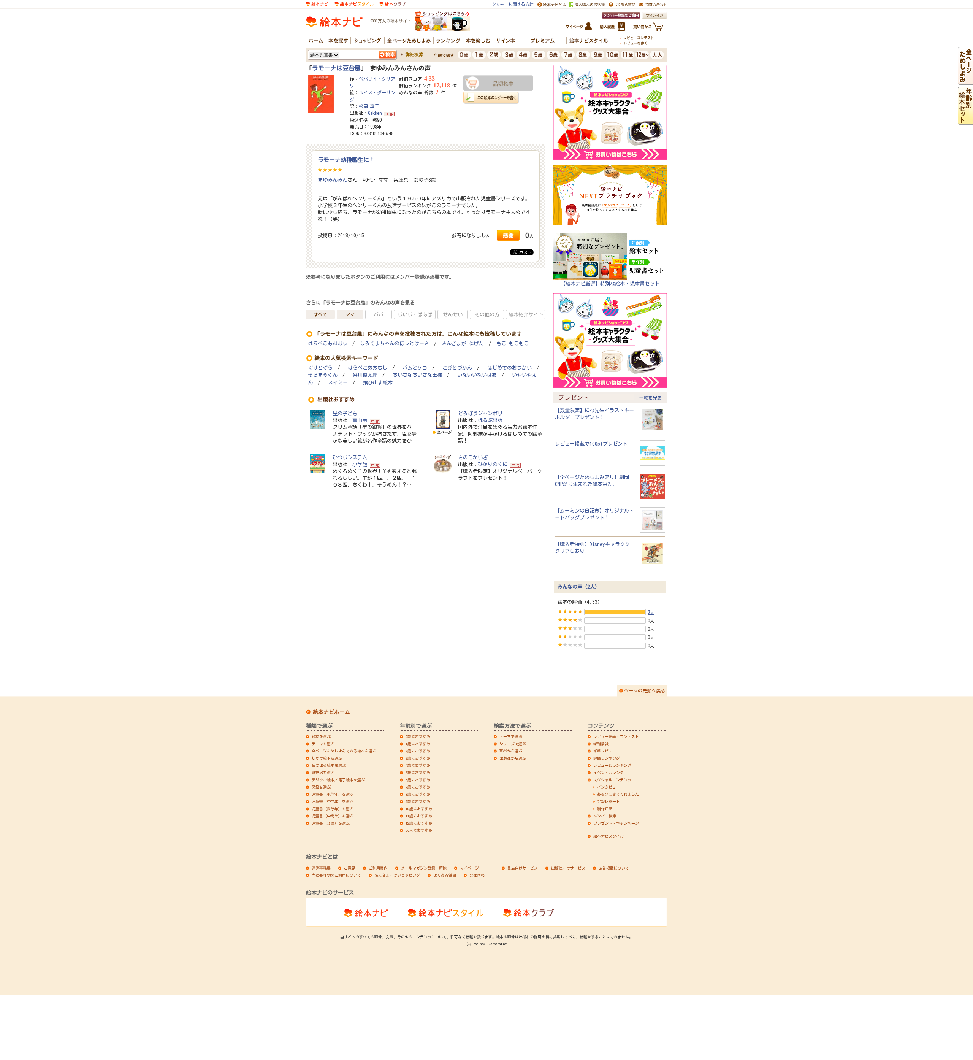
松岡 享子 (369, 106)
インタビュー (608, 787)
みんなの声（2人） (579, 586)
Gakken (375, 113)
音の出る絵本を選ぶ (329, 765)
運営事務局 (321, 868)
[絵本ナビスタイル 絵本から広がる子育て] (353, 3)
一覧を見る (650, 397)
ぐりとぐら (320, 367)
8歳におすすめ (418, 794)
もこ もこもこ (512, 343)
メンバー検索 (604, 816)
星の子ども (345, 413)
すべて (320, 314)
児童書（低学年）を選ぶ (332, 794)
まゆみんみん (332, 179)
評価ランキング (606, 758)
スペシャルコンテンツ (612, 780)
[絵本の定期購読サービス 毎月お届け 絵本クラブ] (392, 3)
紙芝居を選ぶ (323, 772)
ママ (350, 314)
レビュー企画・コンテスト (616, 736)
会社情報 (477, 875)
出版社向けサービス (568, 868)
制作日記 (604, 809)
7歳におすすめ (418, 787)
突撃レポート (608, 801)
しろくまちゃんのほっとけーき (394, 343)
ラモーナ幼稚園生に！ (346, 160)
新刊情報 (601, 744)
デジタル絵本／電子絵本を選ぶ (338, 780)
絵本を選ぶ (321, 736)
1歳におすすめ (418, 744)
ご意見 (349, 868)
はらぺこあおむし (327, 343)
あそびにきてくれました (618, 794)
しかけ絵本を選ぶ (327, 758)
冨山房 (359, 420)
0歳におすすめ (418, 736)
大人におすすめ (419, 830)
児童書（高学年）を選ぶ (332, 809)
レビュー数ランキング (612, 765)
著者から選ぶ (510, 751)
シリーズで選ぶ (512, 744)
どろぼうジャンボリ (480, 413)
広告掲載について (614, 868)
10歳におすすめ (419, 809)
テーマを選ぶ (323, 744)
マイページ (469, 868)
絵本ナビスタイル (608, 836)
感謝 (508, 235)
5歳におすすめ (418, 772)
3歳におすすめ (418, 758)
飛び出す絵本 (378, 382)
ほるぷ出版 (490, 420)
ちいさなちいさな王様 (417, 375)
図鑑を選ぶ (321, 787)
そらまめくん (323, 375)
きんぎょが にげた (463, 343)
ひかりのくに (492, 464)
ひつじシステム (350, 457)
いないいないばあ (477, 375)
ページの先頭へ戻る (644, 690)
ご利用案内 (378, 868)
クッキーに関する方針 (513, 4)
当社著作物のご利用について (336, 875)
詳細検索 (414, 54)
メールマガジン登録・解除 (424, 868)
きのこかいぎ (473, 457)
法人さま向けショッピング (397, 875)
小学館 (359, 464)
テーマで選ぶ (510, 736)
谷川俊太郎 (365, 375)
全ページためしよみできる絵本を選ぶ (344, 751)
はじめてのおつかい (509, 367)
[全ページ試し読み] (965, 81)
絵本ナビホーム (331, 712)
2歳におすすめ (418, 751)
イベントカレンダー (610, 772)
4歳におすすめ (418, 765)
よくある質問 (444, 875)
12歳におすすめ (419, 823)
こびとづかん (457, 367)
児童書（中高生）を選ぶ (332, 816)
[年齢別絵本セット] (965, 121)
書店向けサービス (522, 868)
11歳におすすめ (419, 816)
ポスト (524, 252)
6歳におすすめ (418, 780)
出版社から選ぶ (512, 758)
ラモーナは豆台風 (336, 68)
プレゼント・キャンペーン (616, 823)
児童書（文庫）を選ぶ (331, 823)
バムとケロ (415, 367)
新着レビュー (604, 751)
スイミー (338, 382)
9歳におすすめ (418, 801)
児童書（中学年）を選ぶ (332, 801)
